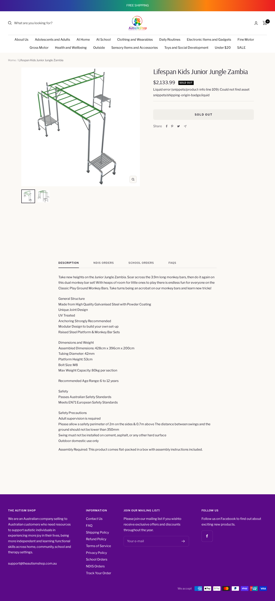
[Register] (183, 541)
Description (68, 262)
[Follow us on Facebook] (207, 536)
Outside (99, 48)
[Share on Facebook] (166, 126)
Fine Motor (246, 39)
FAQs (172, 262)
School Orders (141, 262)
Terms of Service (98, 546)
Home (12, 60)
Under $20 (223, 48)
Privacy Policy (96, 553)
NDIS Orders (103, 262)
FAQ (89, 526)
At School (103, 39)
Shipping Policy (97, 532)
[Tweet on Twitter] (178, 126)
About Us (21, 39)
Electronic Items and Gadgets (209, 39)
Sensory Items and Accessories (134, 48)
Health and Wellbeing (71, 48)
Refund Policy (96, 539)
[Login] (256, 23)
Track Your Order (98, 573)
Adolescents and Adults (52, 39)
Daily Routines (169, 39)
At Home (83, 39)
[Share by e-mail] (185, 126)
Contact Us (94, 519)
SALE (241, 48)
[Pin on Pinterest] (172, 126)
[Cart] (265, 23)
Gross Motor (39, 48)
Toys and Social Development (186, 48)
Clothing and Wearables (135, 39)
